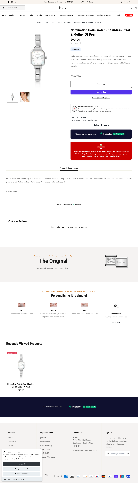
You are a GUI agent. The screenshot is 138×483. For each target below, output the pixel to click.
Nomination (45, 441)
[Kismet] (69, 8)
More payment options (101, 97)
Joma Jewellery (46, 445)
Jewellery (12, 15)
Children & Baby (36, 15)
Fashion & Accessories (86, 15)
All (47, 22)
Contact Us (12, 441)
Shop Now (116, 322)
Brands (117, 15)
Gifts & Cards (50, 15)
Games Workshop (47, 457)
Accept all (22, 464)
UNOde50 (44, 453)
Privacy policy (7, 479)
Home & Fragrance (66, 15)
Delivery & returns (101, 125)
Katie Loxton (45, 449)
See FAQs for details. (113, 156)
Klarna (10, 445)
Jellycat (22, 15)
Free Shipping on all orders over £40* (57, 2)
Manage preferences (21, 474)
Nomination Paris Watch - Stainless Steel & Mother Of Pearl (20, 385)
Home (4, 15)
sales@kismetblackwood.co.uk (85, 450)
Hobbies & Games (104, 15)
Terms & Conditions (18, 479)
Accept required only (21, 469)
